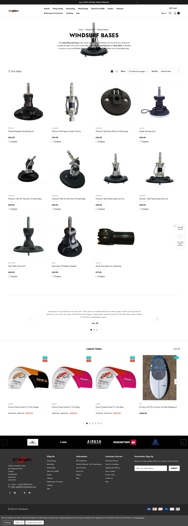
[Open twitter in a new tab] (19, 493)
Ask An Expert (81, 468)
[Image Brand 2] (63, 442)
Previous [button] (51, 2)
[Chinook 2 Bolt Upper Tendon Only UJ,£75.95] (72, 101)
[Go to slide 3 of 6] (92, 423)
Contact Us (109, 478)
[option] (94, 317)
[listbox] (169, 71)
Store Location (110, 471)
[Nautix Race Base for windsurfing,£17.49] (116, 236)
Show (123, 71)
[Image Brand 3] (94, 442)
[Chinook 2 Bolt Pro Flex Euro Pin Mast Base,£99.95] (72, 169)
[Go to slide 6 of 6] (101, 423)
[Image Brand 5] (155, 442)
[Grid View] (111, 71)
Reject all (19, 522)
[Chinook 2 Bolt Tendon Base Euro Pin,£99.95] (116, 169)
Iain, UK (95, 323)
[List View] (116, 71)
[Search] (170, 13)
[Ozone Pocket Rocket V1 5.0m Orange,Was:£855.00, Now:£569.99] (28, 377)
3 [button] (96, 329)
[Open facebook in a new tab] (10, 493)
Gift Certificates (81, 461)
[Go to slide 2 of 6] (89, 423)
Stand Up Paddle (53, 471)
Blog (77, 478)
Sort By (155, 71)
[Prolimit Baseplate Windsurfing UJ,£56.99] (28, 101)
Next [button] (137, 2)
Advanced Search (111, 461)
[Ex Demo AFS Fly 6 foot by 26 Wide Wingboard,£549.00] (159, 377)
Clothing (50, 485)
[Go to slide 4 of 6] (95, 423)
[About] (179, 7)
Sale (48, 488)
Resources (79, 471)
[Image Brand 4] (124, 442)
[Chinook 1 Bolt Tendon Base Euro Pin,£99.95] (159, 169)
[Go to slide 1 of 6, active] (87, 423)
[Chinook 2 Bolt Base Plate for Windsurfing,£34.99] (116, 101)
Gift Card (173, 8)
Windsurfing (51, 468)
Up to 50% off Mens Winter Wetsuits (94, 2)
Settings (7, 522)
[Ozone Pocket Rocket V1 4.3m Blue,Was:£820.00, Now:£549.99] (72, 377)
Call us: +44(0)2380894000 (22, 484)
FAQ (106, 481)
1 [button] (91, 329)
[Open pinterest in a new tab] (24, 493)
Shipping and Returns (112, 468)
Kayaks (49, 475)
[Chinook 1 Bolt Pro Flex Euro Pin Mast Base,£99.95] (28, 169)
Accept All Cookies (34, 522)
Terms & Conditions (112, 464)
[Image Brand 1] (32, 442)
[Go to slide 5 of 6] (98, 423)
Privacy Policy (110, 475)
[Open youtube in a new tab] (29, 493)
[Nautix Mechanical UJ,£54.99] (159, 101)
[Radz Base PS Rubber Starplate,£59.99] (72, 236)
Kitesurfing (50, 464)
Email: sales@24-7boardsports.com (23, 487)
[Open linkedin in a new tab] (15, 493)
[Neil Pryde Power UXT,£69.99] (28, 236)
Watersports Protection (55, 481)
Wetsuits (50, 478)
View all (177, 349)
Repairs (78, 475)
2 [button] (94, 329)
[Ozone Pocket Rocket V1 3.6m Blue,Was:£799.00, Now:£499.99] (116, 377)
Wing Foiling (51, 461)
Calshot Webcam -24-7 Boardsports (89, 464)
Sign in (163, 13)
